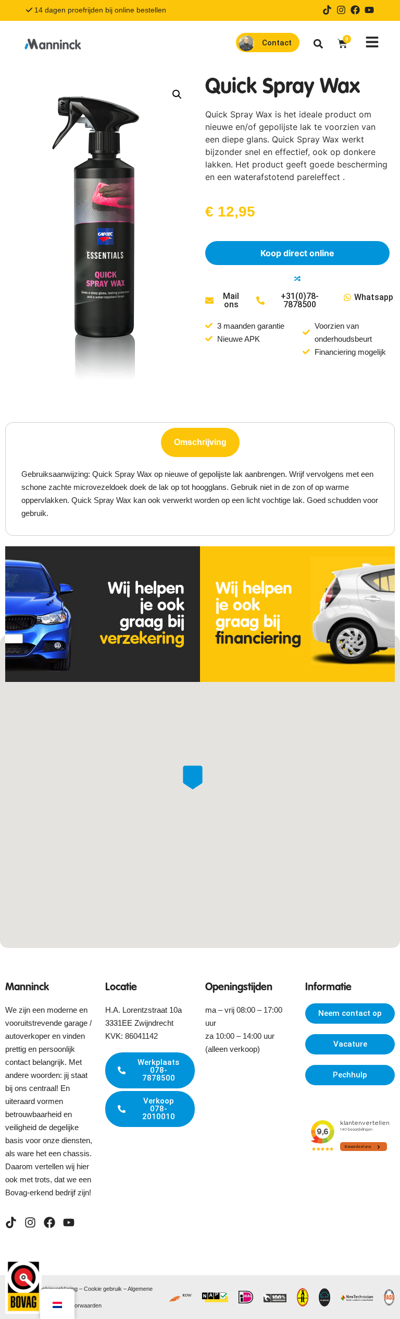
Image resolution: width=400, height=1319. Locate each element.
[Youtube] (369, 10)
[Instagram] (341, 10)
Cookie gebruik (103, 1289)
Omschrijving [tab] (200, 442)
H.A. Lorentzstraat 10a (143, 1009)
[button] (318, 43)
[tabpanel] (200, 493)
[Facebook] (355, 10)
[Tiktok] (327, 10)
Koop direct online (297, 253)
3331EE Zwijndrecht (139, 1022)
